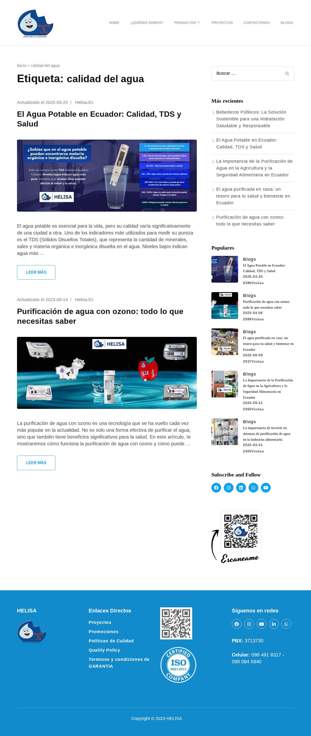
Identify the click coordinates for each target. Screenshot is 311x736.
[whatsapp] (253, 488)
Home (114, 23)
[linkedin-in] (274, 624)
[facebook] (216, 488)
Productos (185, 23)
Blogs (287, 23)
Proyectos (222, 23)
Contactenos (257, 23)
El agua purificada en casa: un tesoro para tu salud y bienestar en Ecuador (253, 196)
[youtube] (266, 488)
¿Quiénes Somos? (146, 23)
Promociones (104, 631)
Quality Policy (104, 650)
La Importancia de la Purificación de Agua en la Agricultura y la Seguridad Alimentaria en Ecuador (254, 168)
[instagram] (228, 488)
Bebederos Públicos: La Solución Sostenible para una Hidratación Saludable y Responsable (251, 119)
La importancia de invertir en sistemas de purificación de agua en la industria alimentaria (266, 433)
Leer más (36, 272)
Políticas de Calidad (111, 640)
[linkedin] (241, 488)
